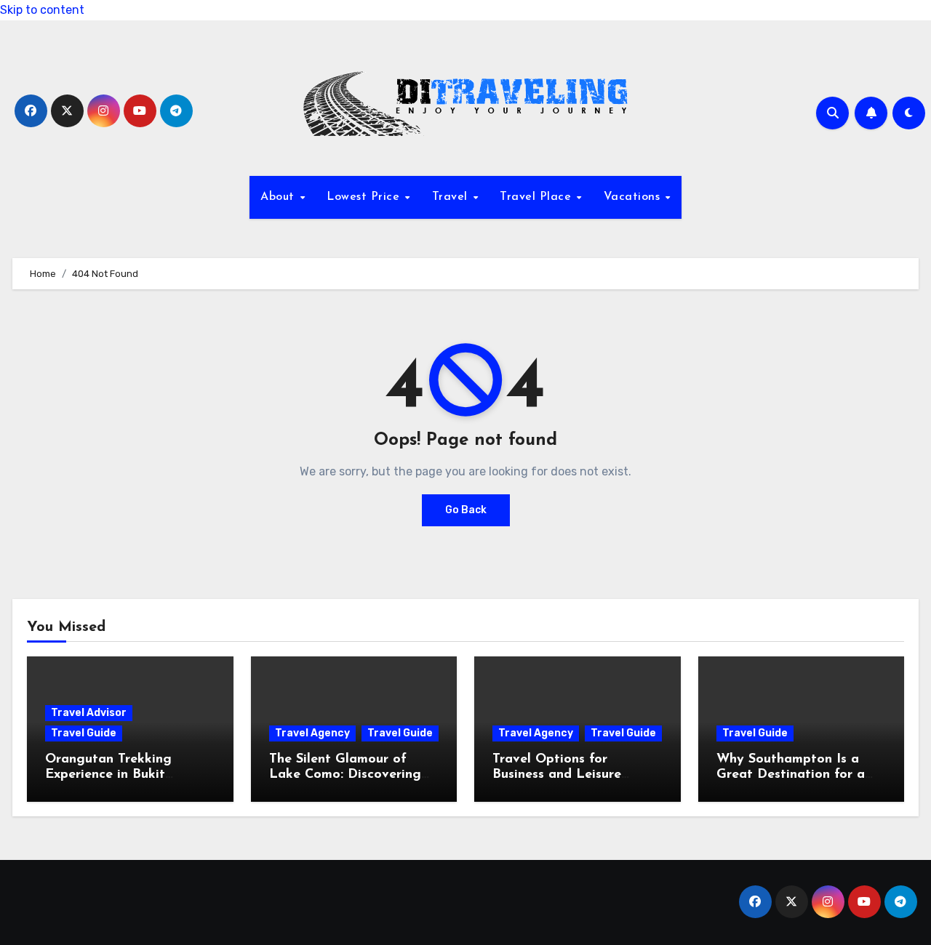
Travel (452, 197)
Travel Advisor (89, 713)
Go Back (466, 510)
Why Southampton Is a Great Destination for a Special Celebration (790, 775)
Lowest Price (365, 197)
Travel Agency (312, 733)
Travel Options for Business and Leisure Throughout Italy (556, 775)
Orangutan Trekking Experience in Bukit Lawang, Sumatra (108, 775)
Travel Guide (83, 733)
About (279, 197)
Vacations (634, 197)
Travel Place (537, 197)
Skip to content (42, 10)
